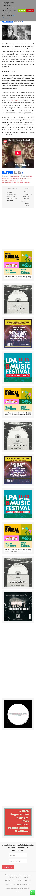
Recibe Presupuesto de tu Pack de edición (18, 888)
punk (12, 180)
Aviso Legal (18, 892)
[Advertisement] (18, 230)
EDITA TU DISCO (10, 884)
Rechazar (30, 10)
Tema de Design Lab (22, 877)
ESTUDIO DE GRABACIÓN (23, 884)
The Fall (20, 180)
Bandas (4, 178)
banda (30, 176)
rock (16, 180)
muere (4, 180)
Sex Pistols (14, 100)
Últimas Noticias (14, 176)
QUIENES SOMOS (10, 880)
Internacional (11, 178)
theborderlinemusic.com (9, 182)
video (28, 182)
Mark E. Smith (27, 178)
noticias (8, 180)
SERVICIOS (28, 880)
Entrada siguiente (24, 197)
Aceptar (22, 10)
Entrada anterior (12, 195)
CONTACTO (20, 880)
